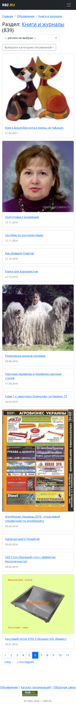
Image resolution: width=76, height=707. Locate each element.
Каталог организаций (36, 687)
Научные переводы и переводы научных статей (33, 376)
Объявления (25, 16)
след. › (8, 662)
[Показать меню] (69, 4)
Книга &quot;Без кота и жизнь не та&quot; (34, 128)
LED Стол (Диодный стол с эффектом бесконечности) (30, 559)
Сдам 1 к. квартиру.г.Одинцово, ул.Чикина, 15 (36, 396)
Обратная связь (65, 687)
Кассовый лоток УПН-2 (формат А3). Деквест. (36, 639)
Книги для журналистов (21, 271)
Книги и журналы (50, 16)
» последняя (25, 662)
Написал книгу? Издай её (22, 539)
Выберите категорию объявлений (28, 47)
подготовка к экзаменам (22, 217)
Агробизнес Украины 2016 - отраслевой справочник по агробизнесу (32, 519)
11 (67, 655)
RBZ (8, 4)
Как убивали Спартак (19, 253)
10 (60, 655)
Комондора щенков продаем (25, 356)
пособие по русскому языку (24, 235)
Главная (7, 16)
